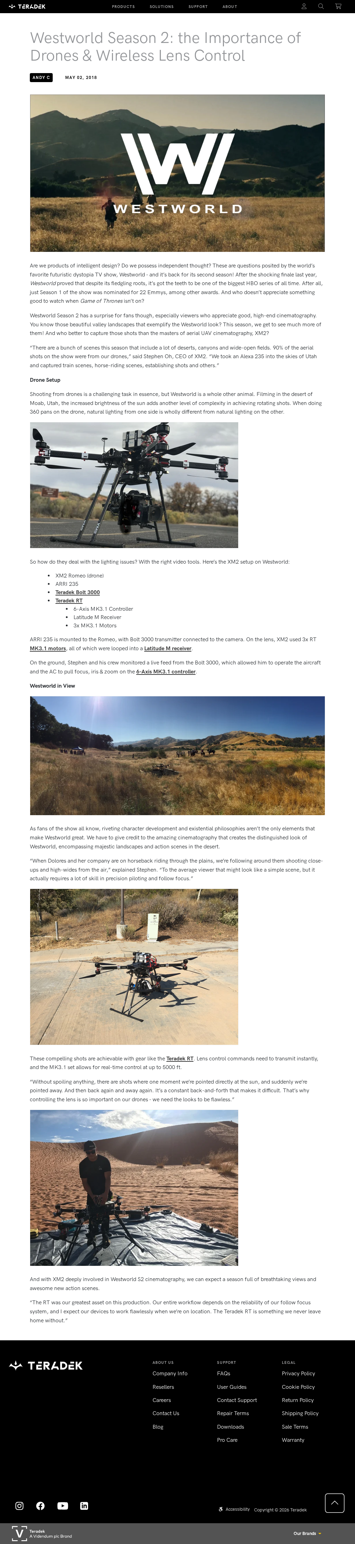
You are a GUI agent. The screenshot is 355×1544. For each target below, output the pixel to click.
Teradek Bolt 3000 (77, 592)
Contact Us (166, 1413)
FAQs (223, 1373)
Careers (162, 1400)
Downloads (230, 1426)
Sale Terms (295, 1426)
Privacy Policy (298, 1373)
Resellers (163, 1387)
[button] (321, 6)
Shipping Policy (300, 1413)
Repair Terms (233, 1413)
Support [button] (198, 6)
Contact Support (237, 1400)
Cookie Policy (298, 1387)
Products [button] (123, 6)
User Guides (231, 1387)
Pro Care (227, 1440)
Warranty (293, 1440)
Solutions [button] (162, 6)
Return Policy (298, 1400)
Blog (158, 1426)
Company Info (170, 1373)
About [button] (230, 6)
